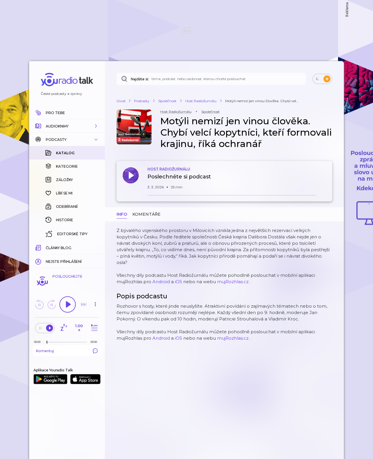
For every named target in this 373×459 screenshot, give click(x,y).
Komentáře (146, 214)
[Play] (68, 304)
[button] (67, 126)
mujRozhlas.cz (233, 281)
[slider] (47, 342)
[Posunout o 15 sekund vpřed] (51, 304)
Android (161, 281)
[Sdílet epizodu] (326, 179)
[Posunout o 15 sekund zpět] (39, 304)
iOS (178, 281)
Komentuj (45, 351)
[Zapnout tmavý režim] (322, 79)
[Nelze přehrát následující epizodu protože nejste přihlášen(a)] (84, 304)
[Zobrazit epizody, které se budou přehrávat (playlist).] (93, 327)
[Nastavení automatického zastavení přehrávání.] (63, 328)
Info (122, 214)
